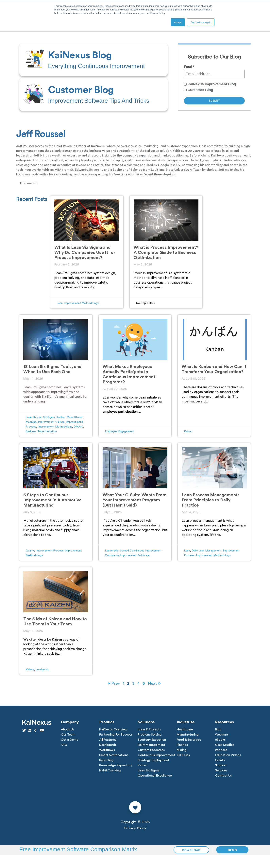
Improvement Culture (51, 422)
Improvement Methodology (81, 303)
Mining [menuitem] (182, 750)
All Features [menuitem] (107, 739)
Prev (115, 683)
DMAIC (78, 426)
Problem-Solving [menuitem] (150, 734)
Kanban (60, 417)
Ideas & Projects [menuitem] (149, 729)
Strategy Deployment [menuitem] (153, 760)
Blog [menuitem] (218, 729)
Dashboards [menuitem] (107, 744)
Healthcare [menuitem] (185, 729)
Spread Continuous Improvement (140, 550)
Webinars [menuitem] (221, 734)
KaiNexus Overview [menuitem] (113, 729)
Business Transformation (41, 431)
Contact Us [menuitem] (223, 775)
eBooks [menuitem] (220, 739)
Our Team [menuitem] (68, 734)
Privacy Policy (135, 828)
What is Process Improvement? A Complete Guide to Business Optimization (166, 252)
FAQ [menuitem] (64, 744)
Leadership (112, 550)
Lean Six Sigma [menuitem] (149, 770)
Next (153, 683)
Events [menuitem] (220, 760)
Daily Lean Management (206, 550)
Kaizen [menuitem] (142, 765)
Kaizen (37, 417)
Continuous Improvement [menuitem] (156, 755)
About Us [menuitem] (67, 729)
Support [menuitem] (221, 765)
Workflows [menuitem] (107, 750)
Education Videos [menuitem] (228, 755)
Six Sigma (49, 417)
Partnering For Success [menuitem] (115, 734)
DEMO (232, 850)
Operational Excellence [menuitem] (155, 775)
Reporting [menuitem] (106, 760)
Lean (60, 303)
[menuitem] (93, 59)
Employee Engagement (119, 431)
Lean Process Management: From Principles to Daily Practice (210, 500)
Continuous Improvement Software (127, 555)
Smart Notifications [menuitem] (113, 755)
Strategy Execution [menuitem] (152, 739)
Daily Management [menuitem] (151, 744)
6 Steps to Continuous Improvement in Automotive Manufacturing (52, 500)
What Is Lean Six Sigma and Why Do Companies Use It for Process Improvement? (84, 252)
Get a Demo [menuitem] (69, 739)
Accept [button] (177, 22)
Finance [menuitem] (182, 744)
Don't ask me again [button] (201, 22)
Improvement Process (50, 550)
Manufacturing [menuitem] (188, 734)
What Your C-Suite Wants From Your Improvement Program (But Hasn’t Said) (134, 500)
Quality (30, 550)
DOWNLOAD (191, 850)
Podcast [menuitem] (221, 750)
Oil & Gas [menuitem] (183, 755)
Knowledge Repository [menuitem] (115, 765)
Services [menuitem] (221, 770)
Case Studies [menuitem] (224, 744)
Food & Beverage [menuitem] (189, 739)
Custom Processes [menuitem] (151, 750)
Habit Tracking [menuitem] (110, 770)
